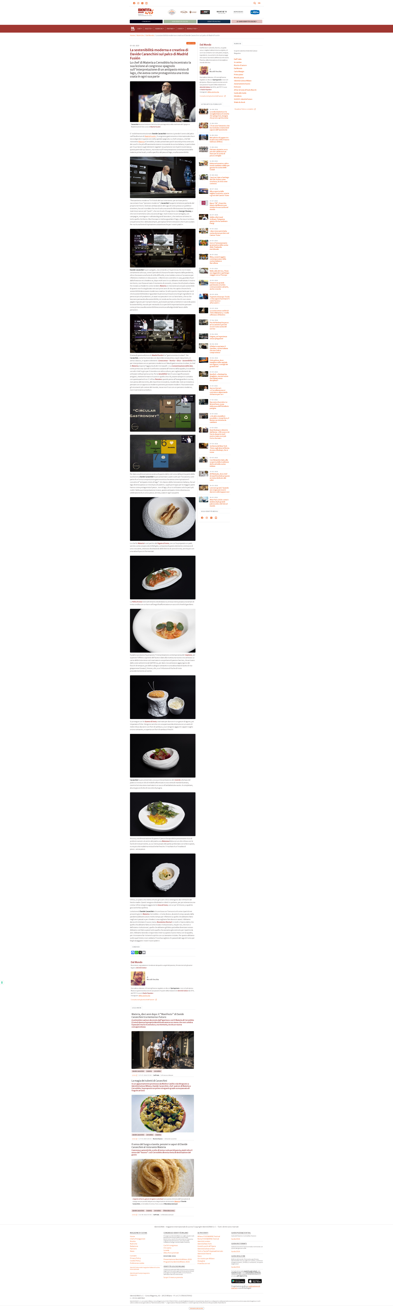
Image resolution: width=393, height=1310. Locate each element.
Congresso (146, 21)
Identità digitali (214, 21)
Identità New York (205, 1244)
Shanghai (201, 1261)
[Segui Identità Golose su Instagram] (138, 3)
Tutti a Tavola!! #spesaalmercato (210, 1251)
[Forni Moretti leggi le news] (205, 12)
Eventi (180, 29)
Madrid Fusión (150, 136)
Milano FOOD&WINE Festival (209, 1236)
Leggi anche (136, 1008)
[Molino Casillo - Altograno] (188, 12)
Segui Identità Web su (209, 511)
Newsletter (191, 29)
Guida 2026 (235, 1239)
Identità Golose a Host (206, 1249)
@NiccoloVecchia (144, 996)
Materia (141, 141)
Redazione (134, 1246)
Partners (133, 1249)
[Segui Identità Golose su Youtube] (146, 3)
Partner (170, 29)
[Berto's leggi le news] (221, 12)
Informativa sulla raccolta (196, 1308)
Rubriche (159, 29)
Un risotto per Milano (206, 1259)
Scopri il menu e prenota (173, 1277)
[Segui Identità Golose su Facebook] (134, 3)
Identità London (204, 1241)
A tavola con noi (204, 1263)
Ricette (148, 29)
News (132, 1251)
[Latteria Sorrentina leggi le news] (255, 12)
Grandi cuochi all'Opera (207, 1246)
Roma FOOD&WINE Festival (208, 1239)
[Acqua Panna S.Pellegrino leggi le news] (172, 12)
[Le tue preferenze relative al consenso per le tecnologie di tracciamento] (2, 982)
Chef (139, 29)
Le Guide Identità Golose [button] (246, 21)
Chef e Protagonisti (137, 1239)
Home (132, 35)
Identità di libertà (204, 1254)
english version (191, 43)
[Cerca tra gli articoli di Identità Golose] (255, 3)
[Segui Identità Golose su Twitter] (142, 3)
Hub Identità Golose (180, 21)
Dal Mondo (150, 35)
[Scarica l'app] (238, 1281)
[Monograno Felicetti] (238, 12)
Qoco (200, 1256)
